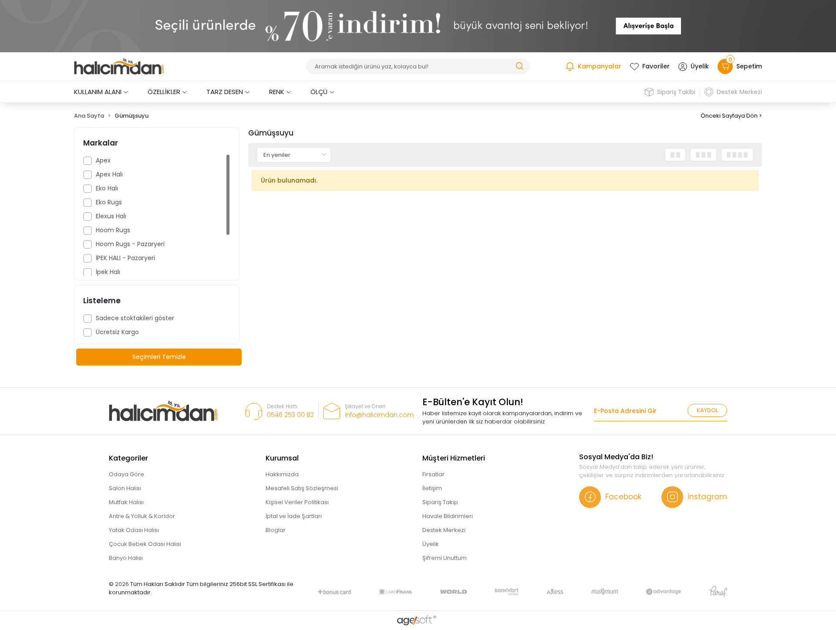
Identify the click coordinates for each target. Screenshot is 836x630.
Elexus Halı (111, 216)
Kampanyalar (599, 66)
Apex (103, 160)
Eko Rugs (109, 202)
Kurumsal (282, 458)
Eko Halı (107, 188)
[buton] (418, 26)
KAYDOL (707, 410)
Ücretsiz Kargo (117, 332)
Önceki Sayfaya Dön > (731, 116)
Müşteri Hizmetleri (453, 458)
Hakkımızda (282, 474)
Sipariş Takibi (676, 92)
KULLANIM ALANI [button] (97, 91)
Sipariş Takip (440, 502)
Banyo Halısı (126, 558)
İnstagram (707, 496)
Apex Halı (109, 174)
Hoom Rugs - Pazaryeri (130, 244)
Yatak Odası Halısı (134, 530)
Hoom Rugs (113, 230)
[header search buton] (519, 65)
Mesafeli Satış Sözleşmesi (302, 488)
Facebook (623, 496)
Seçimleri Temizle (159, 356)
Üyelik (700, 66)
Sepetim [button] (745, 65)
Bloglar (276, 530)
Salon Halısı (125, 488)
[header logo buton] (119, 66)
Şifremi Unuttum (444, 558)
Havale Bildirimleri (447, 516)
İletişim (432, 488)
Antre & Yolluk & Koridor (142, 516)
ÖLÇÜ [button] (318, 91)
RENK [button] (276, 91)
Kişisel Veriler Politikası (297, 502)
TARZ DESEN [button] (224, 91)
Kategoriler (128, 458)
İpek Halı (108, 272)
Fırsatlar (433, 474)
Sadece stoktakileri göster (135, 318)
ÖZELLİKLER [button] (164, 91)
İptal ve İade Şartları (294, 516)
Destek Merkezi (739, 92)
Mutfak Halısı (126, 502)
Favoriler (656, 66)
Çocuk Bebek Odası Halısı (145, 544)
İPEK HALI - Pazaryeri (125, 258)
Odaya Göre (126, 474)
